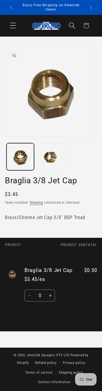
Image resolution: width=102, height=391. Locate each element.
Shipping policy (71, 372)
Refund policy (46, 363)
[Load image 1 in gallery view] (20, 157)
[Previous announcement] (11, 8)
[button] (13, 25)
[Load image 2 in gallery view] (51, 157)
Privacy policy (74, 363)
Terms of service (38, 372)
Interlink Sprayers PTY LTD (48, 355)
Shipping (36, 202)
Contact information (54, 382)
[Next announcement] (91, 8)
